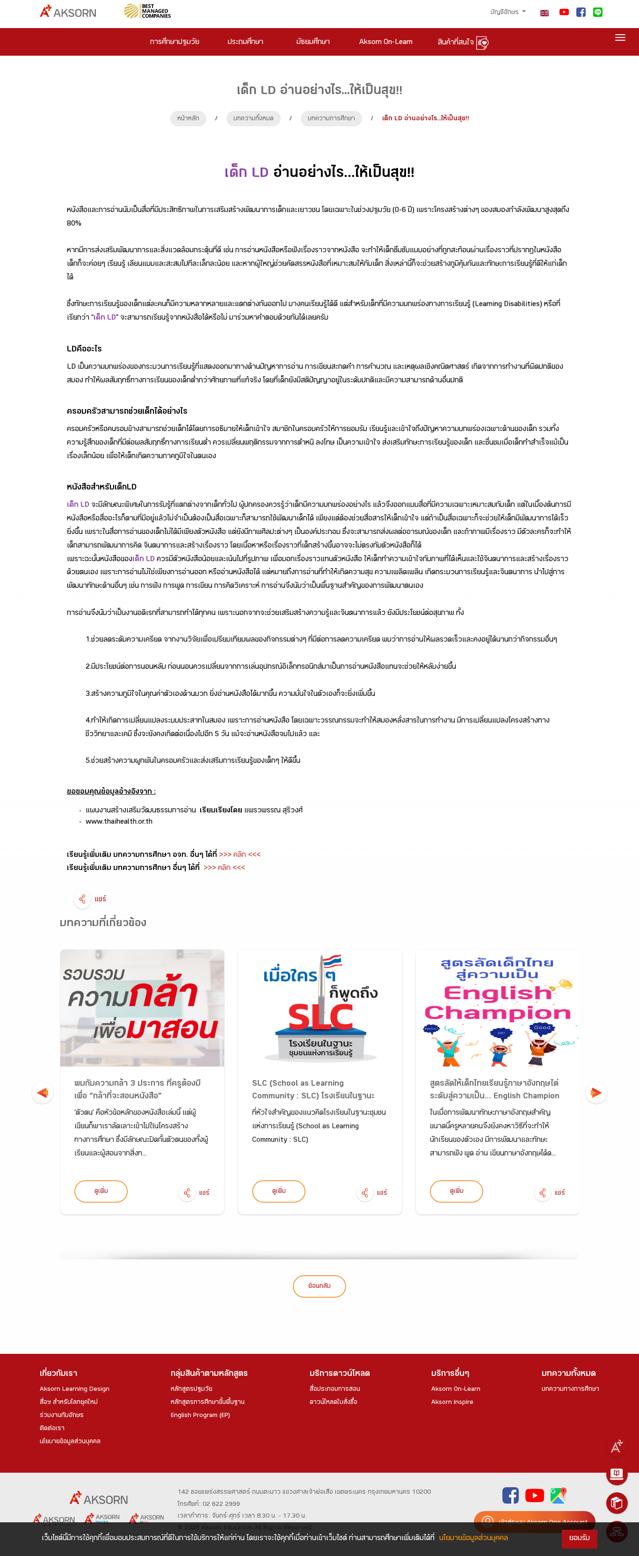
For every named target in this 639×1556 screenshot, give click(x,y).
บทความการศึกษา (331, 119)
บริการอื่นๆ (450, 1374)
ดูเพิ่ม (101, 1192)
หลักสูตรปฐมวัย (191, 1390)
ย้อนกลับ (319, 1287)
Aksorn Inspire (452, 1403)
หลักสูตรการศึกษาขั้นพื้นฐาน (208, 1403)
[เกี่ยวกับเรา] (617, 1446)
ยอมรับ (579, 1539)
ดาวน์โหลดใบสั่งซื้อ (333, 1403)
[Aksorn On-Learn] (617, 1474)
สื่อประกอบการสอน (335, 1390)
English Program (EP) (200, 1416)
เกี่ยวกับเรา (58, 1374)
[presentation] (42, 1092)
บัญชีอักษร (506, 13)
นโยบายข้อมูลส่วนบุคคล (70, 1442)
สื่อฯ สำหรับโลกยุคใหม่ (69, 1403)
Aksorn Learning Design (74, 1390)
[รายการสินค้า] (617, 1503)
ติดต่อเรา (52, 1429)
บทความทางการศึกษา (570, 1390)
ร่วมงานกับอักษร (62, 1416)
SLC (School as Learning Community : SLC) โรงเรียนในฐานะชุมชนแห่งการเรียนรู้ (313, 1097)
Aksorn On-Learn (455, 1390)
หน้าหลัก (188, 119)
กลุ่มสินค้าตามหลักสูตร (209, 1374)
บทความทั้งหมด (253, 119)
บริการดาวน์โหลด (340, 1374)
